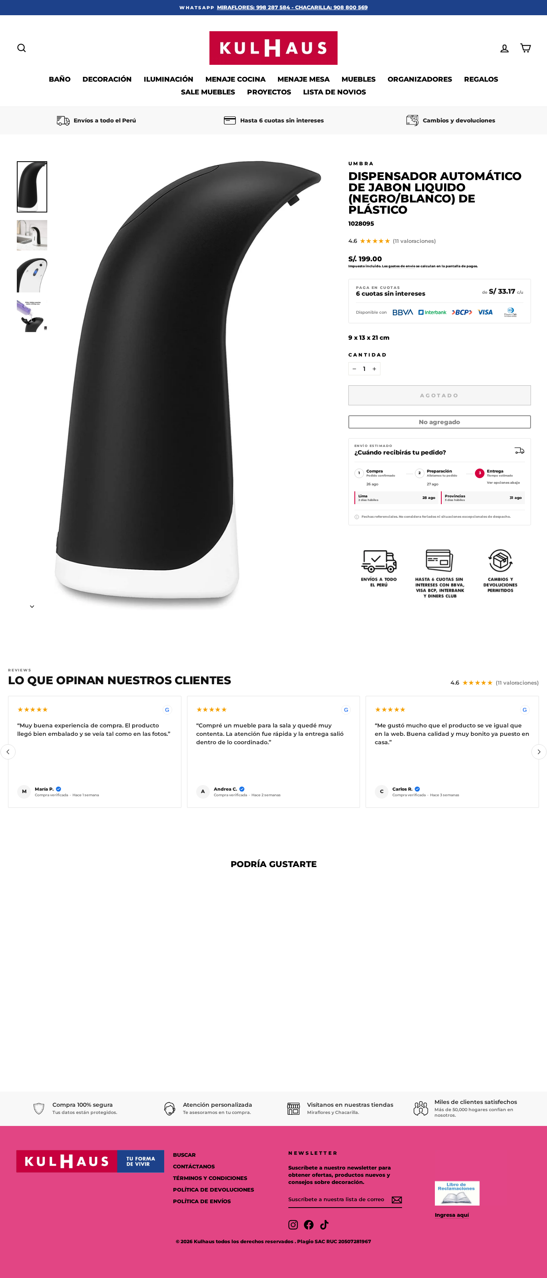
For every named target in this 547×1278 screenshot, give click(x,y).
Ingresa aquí (452, 1215)
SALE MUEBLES (208, 92)
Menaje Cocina (235, 79)
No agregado (439, 422)
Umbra (361, 163)
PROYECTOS (269, 92)
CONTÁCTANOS (194, 1167)
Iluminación (168, 79)
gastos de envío (401, 266)
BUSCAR (184, 1155)
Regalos (481, 79)
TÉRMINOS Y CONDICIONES (210, 1178)
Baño (59, 79)
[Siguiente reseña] (539, 751)
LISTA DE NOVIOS (334, 92)
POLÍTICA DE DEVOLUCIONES (213, 1190)
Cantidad (368, 355)
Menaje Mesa (304, 79)
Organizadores (420, 79)
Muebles (359, 79)
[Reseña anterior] (8, 751)
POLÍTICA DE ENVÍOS (202, 1201)
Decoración (107, 79)
